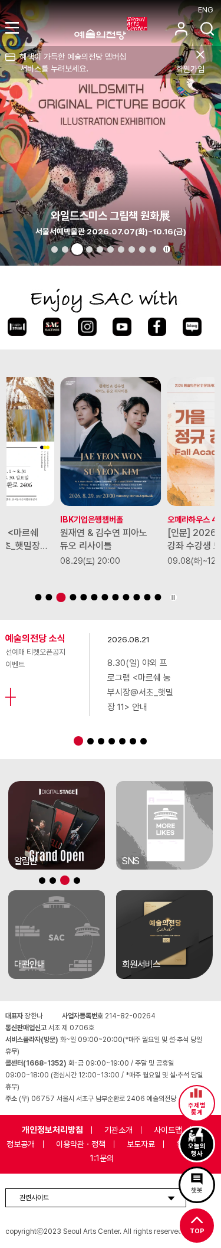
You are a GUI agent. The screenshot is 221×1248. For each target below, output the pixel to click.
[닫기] (200, 55)
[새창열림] (16, 327)
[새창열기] (56, 825)
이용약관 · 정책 (80, 1144)
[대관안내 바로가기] (56, 934)
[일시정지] (166, 249)
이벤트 (15, 664)
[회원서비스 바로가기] (164, 934)
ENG (205, 9)
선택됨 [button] (77, 249)
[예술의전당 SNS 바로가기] (164, 825)
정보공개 (20, 1144)
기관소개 (118, 1130)
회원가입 (190, 69)
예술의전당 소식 (35, 638)
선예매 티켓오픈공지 (35, 652)
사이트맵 (168, 1130)
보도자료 (141, 1144)
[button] (54, 249)
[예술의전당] (125, 28)
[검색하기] (207, 28)
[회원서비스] (181, 28)
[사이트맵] (13, 27)
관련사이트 (34, 1198)
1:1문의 (102, 1158)
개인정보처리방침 (52, 1130)
